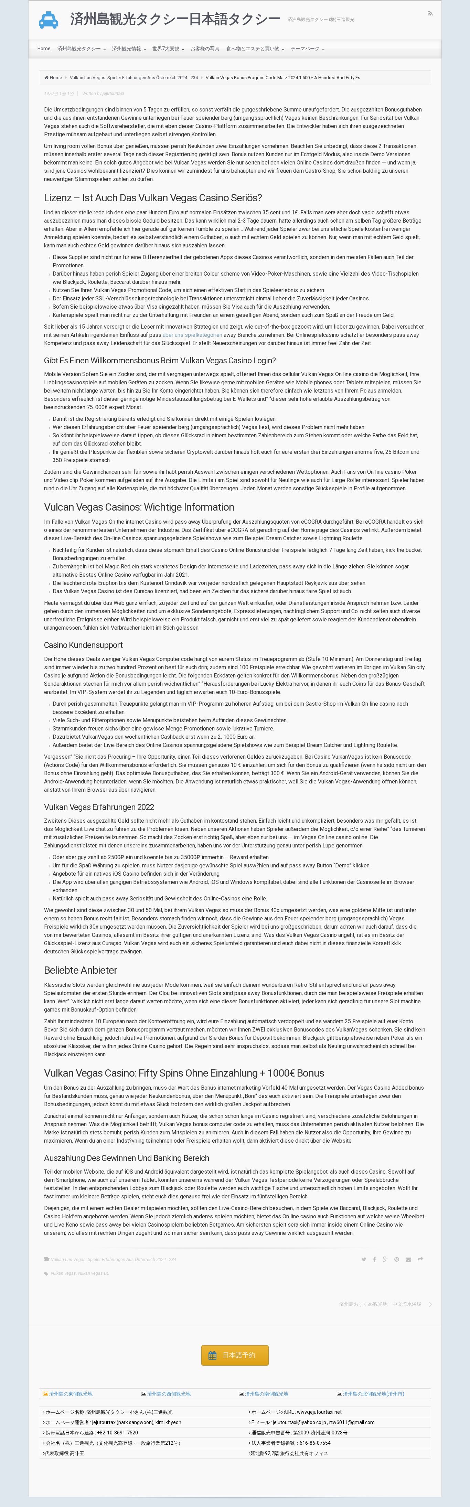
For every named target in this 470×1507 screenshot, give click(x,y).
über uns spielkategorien (192, 335)
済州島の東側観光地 (71, 1394)
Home (56, 77)
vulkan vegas (63, 1273)
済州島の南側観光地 (266, 1394)
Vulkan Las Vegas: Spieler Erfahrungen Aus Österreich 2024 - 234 (134, 77)
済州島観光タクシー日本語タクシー (176, 19)
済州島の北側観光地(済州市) (373, 1394)
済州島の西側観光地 (168, 1394)
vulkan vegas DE (93, 1273)
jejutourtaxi (113, 93)
